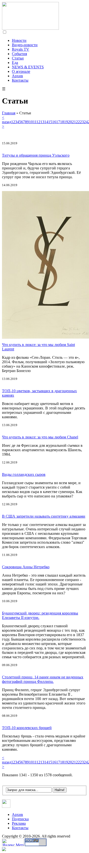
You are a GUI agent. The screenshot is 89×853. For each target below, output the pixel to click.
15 (50, 122)
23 (82, 122)
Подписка (20, 819)
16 (54, 122)
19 (66, 122)
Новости (19, 40)
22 (78, 122)
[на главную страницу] (30, 28)
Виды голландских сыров (23, 474)
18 (62, 122)
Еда (15, 62)
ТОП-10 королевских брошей (27, 728)
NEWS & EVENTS (28, 67)
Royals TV (20, 49)
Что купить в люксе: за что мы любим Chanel (40, 437)
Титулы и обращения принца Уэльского (35, 155)
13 (42, 122)
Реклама (19, 823)
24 (86, 122)
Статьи (18, 58)
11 (34, 122)
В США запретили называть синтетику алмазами (43, 516)
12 (38, 122)
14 (46, 122)
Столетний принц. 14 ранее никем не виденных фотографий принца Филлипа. (42, 679)
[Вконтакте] (6, 806)
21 (74, 122)
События (19, 54)
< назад (6, 119)
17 (58, 122)
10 (31, 122)
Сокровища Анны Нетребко (25, 567)
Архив (17, 76)
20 (70, 122)
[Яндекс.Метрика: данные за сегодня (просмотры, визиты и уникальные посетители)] (13, 842)
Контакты (20, 80)
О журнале (21, 71)
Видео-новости (25, 45)
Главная (8, 113)
